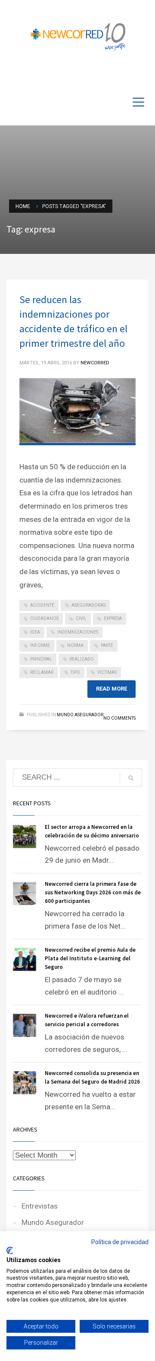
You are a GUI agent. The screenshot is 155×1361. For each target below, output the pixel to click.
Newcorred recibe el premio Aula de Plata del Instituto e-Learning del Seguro (90, 958)
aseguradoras (88, 605)
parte (107, 645)
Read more (111, 688)
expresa (113, 618)
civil (81, 618)
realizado (81, 659)
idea (35, 632)
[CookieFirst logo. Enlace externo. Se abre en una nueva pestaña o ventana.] (9, 1250)
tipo (75, 672)
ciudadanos (44, 618)
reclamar (41, 672)
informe (40, 645)
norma (75, 645)
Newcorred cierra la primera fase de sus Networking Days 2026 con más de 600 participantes (93, 892)
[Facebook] (116, 73)
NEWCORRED (95, 363)
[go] (131, 778)
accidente (42, 605)
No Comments (119, 718)
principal (41, 659)
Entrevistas (40, 1206)
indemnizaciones (77, 632)
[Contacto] (142, 73)
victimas (107, 672)
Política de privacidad (120, 1242)
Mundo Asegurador (80, 714)
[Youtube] (129, 73)
